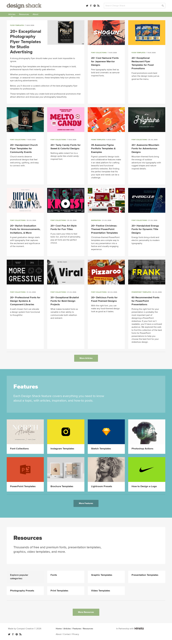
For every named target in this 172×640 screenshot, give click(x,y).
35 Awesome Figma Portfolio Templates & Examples (103, 149)
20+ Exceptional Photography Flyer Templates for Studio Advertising (25, 42)
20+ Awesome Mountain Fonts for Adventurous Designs (145, 149)
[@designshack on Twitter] (87, 6)
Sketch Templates (101, 448)
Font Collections (98, 53)
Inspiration (96, 220)
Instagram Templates (62, 448)
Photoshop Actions (142, 448)
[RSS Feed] (98, 6)
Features (77, 628)
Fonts (54, 575)
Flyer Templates (17, 25)
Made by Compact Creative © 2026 (24, 628)
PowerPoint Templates (141, 292)
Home (59, 628)
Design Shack (24, 6)
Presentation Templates (145, 575)
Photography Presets (22, 590)
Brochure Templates (62, 486)
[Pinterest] (95, 6)
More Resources (86, 612)
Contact (67, 634)
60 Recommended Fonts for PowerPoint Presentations (145, 301)
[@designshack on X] (9, 634)
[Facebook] (91, 6)
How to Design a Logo (144, 486)
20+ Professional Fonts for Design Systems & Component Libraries (25, 301)
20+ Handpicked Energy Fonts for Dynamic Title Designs (145, 229)
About (35, 14)
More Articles (86, 358)
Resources (24, 14)
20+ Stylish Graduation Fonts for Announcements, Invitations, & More (25, 229)
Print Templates (59, 590)
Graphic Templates (101, 575)
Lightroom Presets (101, 486)
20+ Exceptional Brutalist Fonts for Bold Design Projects (65, 301)
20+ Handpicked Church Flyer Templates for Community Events (24, 149)
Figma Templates (98, 140)
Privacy (75, 634)
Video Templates (100, 590)
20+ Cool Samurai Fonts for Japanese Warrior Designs (105, 61)
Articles (11, 14)
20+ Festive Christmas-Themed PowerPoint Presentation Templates (104, 229)
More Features (86, 503)
